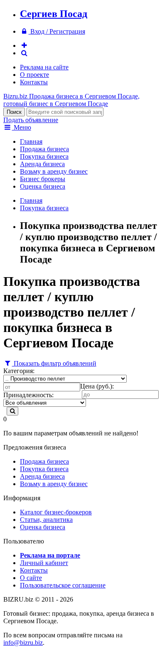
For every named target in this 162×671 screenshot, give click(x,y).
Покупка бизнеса (44, 156)
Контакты (34, 82)
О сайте (31, 577)
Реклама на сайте (44, 67)
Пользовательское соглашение (63, 585)
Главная (31, 141)
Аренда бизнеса (42, 163)
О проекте (34, 74)
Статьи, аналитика (46, 519)
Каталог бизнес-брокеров (56, 512)
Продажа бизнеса (44, 148)
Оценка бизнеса (42, 186)
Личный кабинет (44, 562)
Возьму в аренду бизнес (54, 171)
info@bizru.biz (23, 642)
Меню (21, 127)
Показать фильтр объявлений (54, 363)
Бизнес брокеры (42, 178)
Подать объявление (30, 119)
